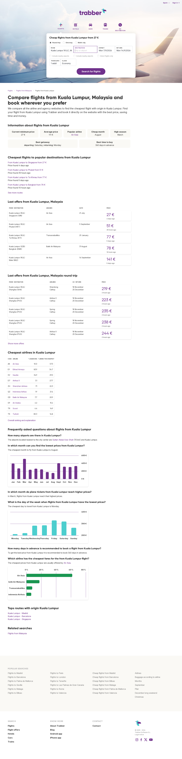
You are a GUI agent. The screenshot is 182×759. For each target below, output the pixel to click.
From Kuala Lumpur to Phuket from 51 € (25, 170)
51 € (110, 225)
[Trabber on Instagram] (137, 741)
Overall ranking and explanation (22, 420)
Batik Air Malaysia (20, 397)
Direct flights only (106, 56)
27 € (110, 214)
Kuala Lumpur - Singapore (19, 619)
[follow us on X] (146, 741)
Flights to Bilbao (15, 693)
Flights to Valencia (58, 693)
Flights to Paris (56, 673)
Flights (11, 726)
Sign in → (176, 3)
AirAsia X (16, 381)
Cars (10, 737)
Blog (52, 730)
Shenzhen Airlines (20, 386)
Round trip (56, 43)
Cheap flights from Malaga (104, 685)
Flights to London (58, 677)
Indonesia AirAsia (19, 392)
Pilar (137, 689)
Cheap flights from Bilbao (103, 681)
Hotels (11, 734)
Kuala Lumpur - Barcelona (19, 616)
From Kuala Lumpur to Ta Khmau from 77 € (27, 177)
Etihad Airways (19, 369)
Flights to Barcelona (17, 677)
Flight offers (14, 730)
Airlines (138, 673)
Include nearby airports (60, 56)
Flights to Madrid (15, 673)
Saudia (15, 375)
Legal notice (139, 734)
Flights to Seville (15, 685)
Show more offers (16, 343)
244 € (107, 333)
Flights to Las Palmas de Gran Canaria (67, 685)
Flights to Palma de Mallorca (20, 681)
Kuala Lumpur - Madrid (18, 613)
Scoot (15, 408)
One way (69, 43)
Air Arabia (17, 403)
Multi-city (82, 43)
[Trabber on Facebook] (141, 741)
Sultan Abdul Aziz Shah (63, 440)
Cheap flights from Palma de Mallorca (109, 689)
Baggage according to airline (147, 677)
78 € (110, 248)
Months (138, 681)
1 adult (54, 63)
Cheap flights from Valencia (104, 693)
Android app (56, 734)
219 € (106, 288)
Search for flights (91, 71)
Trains (11, 741)
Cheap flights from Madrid (103, 673)
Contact (96, 726)
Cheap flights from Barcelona (105, 677)
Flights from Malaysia (17, 633)
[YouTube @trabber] (150, 741)
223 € (107, 299)
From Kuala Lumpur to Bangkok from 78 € (26, 185)
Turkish (16, 414)
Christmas (139, 697)
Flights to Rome (57, 689)
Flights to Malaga (15, 689)
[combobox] (61, 49)
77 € (110, 236)
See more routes (15, 192)
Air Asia (74, 135)
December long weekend (146, 693)
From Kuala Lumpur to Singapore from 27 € (27, 162)
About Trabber (57, 726)
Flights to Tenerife (58, 681)
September (140, 685)
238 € (107, 322)
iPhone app (55, 737)
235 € (107, 310)
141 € (111, 259)
